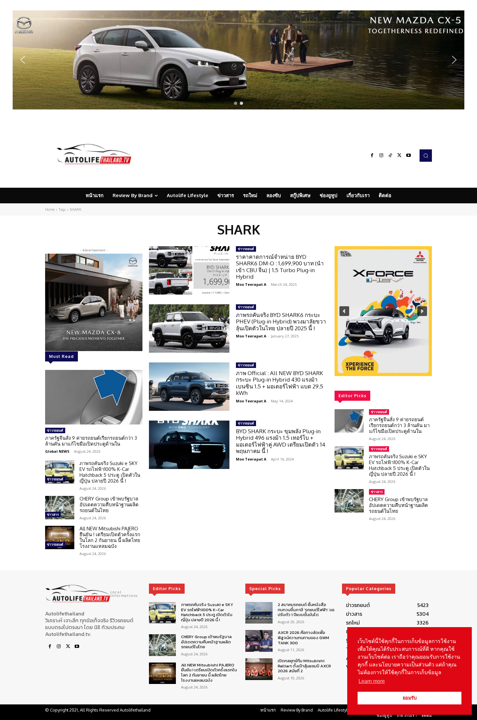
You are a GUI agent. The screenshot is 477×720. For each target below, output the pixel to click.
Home (50, 209)
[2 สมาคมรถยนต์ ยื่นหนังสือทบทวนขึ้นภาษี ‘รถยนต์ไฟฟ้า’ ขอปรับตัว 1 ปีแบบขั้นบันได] (258, 613)
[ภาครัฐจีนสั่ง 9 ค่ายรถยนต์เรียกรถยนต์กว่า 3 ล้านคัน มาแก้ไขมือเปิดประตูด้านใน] (93, 397)
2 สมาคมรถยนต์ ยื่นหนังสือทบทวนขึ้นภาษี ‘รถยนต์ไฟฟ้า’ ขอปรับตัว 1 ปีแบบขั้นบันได (306, 609)
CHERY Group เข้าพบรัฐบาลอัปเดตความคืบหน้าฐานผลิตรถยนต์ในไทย (109, 504)
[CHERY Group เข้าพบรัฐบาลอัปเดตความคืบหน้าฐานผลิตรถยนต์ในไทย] (59, 507)
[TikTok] (390, 155)
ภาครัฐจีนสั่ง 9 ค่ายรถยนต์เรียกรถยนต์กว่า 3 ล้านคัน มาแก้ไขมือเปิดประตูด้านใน (91, 441)
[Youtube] (408, 155)
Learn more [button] (372, 681)
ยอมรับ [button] (410, 698)
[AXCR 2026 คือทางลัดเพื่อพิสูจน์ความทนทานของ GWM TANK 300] (258, 641)
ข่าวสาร (53, 514)
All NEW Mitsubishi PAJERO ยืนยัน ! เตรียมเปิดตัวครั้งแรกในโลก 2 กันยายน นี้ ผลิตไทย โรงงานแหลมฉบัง (110, 537)
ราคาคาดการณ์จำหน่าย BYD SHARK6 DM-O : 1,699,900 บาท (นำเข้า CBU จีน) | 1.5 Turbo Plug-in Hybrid (280, 266)
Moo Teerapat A (251, 284)
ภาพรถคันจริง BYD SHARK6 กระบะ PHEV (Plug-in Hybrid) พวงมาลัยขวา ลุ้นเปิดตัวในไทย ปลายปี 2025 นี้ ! (281, 321)
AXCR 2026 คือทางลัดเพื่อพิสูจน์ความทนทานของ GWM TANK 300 (303, 637)
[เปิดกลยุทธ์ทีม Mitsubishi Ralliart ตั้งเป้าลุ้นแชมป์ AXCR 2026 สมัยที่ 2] (258, 669)
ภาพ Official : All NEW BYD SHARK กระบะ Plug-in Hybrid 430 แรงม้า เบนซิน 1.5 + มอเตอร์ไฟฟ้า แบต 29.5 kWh (279, 383)
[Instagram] (381, 155)
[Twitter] (399, 155)
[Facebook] (372, 155)
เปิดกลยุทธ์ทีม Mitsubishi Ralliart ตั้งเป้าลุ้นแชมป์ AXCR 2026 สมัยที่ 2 (304, 666)
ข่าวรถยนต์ (55, 430)
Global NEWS (57, 451)
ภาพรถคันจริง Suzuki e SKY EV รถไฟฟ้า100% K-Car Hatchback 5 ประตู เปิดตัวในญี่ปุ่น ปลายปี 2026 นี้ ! (110, 472)
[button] (238, 59)
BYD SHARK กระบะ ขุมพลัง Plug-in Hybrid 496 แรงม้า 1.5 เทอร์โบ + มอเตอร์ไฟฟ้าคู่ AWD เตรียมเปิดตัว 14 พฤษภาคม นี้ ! (280, 441)
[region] (238, 59)
